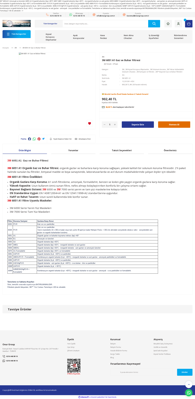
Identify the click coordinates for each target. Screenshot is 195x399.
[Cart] (188, 23)
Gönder (185, 372)
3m (103, 57)
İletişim (113, 344)
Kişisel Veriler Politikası (162, 354)
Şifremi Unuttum (73, 350)
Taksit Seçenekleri (122, 150)
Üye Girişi (70, 347)
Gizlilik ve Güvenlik (160, 347)
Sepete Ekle (138, 124)
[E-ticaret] (97, 397)
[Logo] (17, 23)
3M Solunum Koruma (158, 69)
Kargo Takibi (115, 354)
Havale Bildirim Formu (118, 350)
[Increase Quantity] (115, 124)
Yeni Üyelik (71, 344)
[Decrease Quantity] (104, 124)
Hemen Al (174, 124)
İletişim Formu (115, 347)
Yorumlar (73, 150)
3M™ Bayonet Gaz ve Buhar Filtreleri (168, 72)
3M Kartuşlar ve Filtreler (145, 72)
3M (123, 69)
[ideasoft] (83, 397)
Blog (112, 357)
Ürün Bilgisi (25, 150)
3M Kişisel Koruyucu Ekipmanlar (137, 69)
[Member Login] (178, 23)
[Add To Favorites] (89, 123)
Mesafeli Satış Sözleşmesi (163, 344)
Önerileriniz (170, 150)
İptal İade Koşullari (161, 350)
